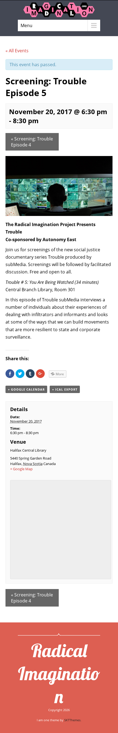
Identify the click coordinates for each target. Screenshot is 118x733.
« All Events (17, 51)
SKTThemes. (72, 720)
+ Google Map (21, 468)
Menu (26, 25)
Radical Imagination (59, 673)
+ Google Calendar (26, 389)
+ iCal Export (64, 389)
